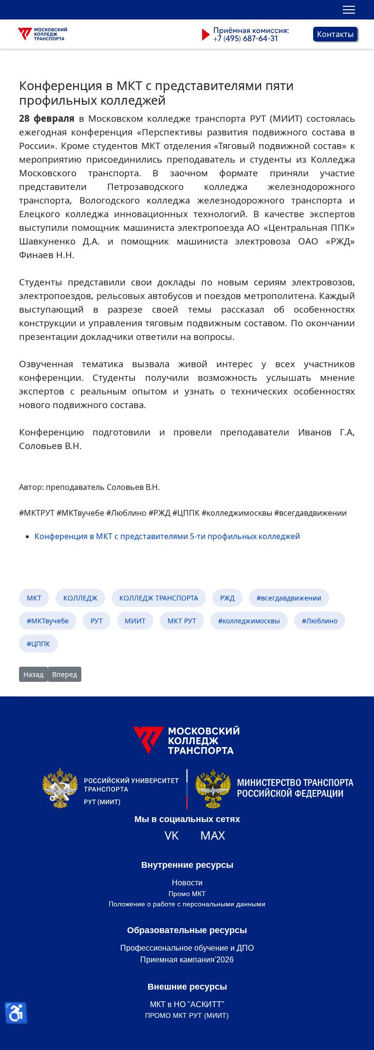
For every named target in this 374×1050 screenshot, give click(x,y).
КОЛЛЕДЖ (80, 597)
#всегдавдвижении (289, 597)
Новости (187, 883)
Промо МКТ (187, 894)
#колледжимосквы (249, 620)
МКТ (34, 597)
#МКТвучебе (48, 620)
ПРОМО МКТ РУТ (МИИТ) (187, 1015)
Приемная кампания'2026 (187, 960)
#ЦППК (38, 643)
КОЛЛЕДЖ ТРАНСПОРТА (158, 597)
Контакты (335, 34)
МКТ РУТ (182, 620)
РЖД (227, 597)
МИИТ (135, 620)
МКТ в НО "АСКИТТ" (187, 1004)
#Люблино (319, 620)
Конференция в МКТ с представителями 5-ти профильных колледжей (167, 536)
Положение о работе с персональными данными (187, 904)
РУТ (97, 620)
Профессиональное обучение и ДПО (187, 948)
